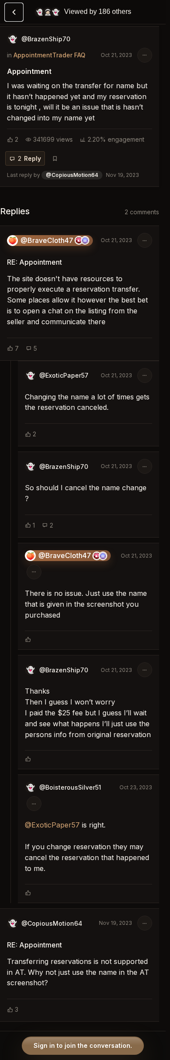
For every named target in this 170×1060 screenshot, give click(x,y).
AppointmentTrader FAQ (49, 55)
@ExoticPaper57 (52, 825)
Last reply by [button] (73, 175)
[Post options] (144, 55)
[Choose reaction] (28, 639)
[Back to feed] (14, 12)
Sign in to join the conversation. (83, 1045)
